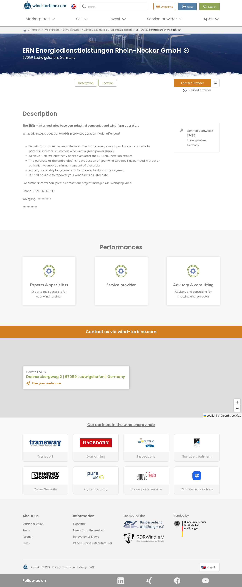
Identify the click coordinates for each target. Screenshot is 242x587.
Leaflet (210, 415)
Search (212, 6)
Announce (167, 6)
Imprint (34, 567)
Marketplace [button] (38, 18)
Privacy (56, 567)
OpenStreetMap (231, 415)
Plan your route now (46, 383)
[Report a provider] (215, 83)
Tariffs (67, 567)
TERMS (45, 567)
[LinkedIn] (120, 580)
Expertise (79, 524)
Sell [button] (79, 18)
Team (26, 530)
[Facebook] (177, 580)
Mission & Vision (33, 524)
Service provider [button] (162, 18)
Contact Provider (192, 83)
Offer (190, 6)
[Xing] (149, 580)
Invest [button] (114, 18)
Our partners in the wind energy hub (121, 424)
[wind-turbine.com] (24, 30)
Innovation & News (86, 537)
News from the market (88, 530)
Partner (27, 537)
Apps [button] (208, 18)
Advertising (80, 567)
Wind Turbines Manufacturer (92, 543)
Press (26, 543)
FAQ (91, 567)
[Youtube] (205, 580)
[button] (73, 6)
